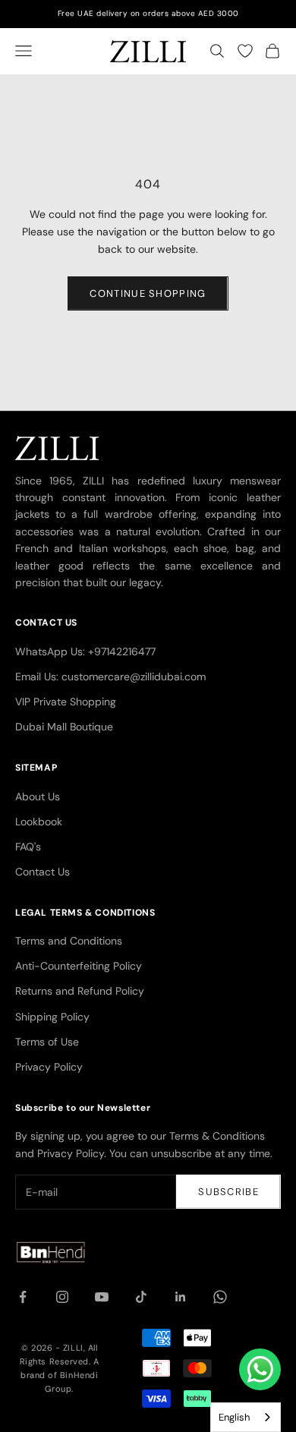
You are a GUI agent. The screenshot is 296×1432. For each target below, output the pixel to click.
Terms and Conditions (68, 941)
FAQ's (28, 846)
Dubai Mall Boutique (64, 726)
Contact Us (42, 871)
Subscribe (228, 1191)
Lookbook (38, 821)
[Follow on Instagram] (62, 1296)
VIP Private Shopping (65, 701)
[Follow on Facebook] (22, 1296)
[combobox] (245, 1417)
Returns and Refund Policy (79, 991)
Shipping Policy (52, 1017)
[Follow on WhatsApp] (220, 1296)
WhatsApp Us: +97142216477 (85, 651)
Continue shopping (148, 293)
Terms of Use (47, 1042)
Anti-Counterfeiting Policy (78, 966)
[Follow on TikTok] (141, 1296)
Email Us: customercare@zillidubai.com (110, 676)
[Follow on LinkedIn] (180, 1296)
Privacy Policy (49, 1067)
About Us (37, 796)
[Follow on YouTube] (101, 1296)
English (234, 1417)
